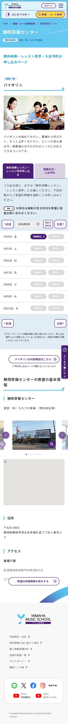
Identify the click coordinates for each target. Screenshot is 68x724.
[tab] (26, 454)
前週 (8, 224)
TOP (5, 23)
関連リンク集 (16, 667)
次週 (59, 224)
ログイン (48, 5)
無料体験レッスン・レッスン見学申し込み (18, 171)
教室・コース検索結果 (24, 23)
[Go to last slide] (5, 435)
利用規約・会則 (18, 636)
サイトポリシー (18, 661)
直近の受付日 (48, 224)
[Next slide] (62, 435)
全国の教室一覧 (18, 655)
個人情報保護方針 (19, 649)
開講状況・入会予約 (49, 170)
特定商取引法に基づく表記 (24, 642)
